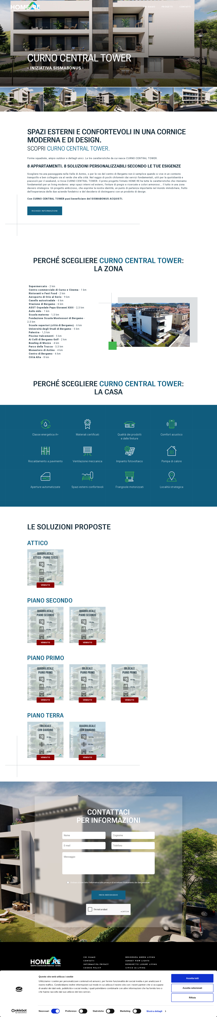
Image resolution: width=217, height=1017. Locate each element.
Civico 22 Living (135, 968)
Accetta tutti (192, 978)
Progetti (167, 7)
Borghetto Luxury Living (141, 964)
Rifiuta (192, 997)
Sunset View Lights (137, 961)
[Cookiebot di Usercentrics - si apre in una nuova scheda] (19, 1011)
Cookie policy (92, 968)
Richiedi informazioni (45, 211)
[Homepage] (25, 7)
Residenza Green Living (140, 957)
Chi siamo (149, 7)
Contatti (185, 7)
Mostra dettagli (154, 1011)
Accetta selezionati (192, 988)
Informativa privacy (96, 964)
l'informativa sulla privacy (99, 883)
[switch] (83, 1011)
